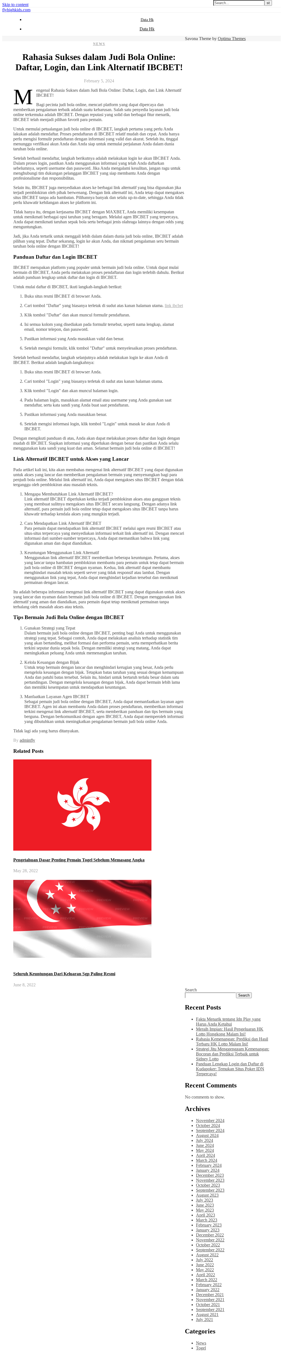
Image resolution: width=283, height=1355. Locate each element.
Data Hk (147, 20)
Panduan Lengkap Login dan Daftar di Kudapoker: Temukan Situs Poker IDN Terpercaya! (230, 1069)
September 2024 (210, 1130)
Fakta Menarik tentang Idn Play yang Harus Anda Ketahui (228, 1021)
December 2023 (210, 1175)
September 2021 (210, 1309)
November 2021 (210, 1299)
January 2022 (207, 1289)
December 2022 (210, 1235)
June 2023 (205, 1205)
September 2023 (210, 1190)
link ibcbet (174, 305)
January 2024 (207, 1170)
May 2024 (205, 1150)
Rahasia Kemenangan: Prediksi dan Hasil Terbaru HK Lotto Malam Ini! (232, 1041)
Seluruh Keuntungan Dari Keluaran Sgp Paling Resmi (64, 973)
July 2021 (204, 1319)
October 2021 (208, 1304)
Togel (201, 1348)
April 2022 (205, 1274)
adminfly (27, 740)
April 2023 (205, 1215)
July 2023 (204, 1200)
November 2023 (210, 1180)
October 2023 (208, 1185)
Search (191, 989)
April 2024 (205, 1155)
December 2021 (210, 1294)
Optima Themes (232, 38)
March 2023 (206, 1220)
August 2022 (207, 1254)
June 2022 (205, 1264)
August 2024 (207, 1135)
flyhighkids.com (16, 9)
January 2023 (207, 1230)
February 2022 (209, 1284)
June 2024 (205, 1145)
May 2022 (205, 1269)
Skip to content (15, 4)
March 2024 (206, 1160)
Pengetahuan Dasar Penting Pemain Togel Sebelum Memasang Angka (79, 860)
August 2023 (207, 1195)
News (99, 44)
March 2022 (206, 1279)
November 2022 (210, 1240)
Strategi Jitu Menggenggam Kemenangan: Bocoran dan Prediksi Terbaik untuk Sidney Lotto (232, 1054)
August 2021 (207, 1314)
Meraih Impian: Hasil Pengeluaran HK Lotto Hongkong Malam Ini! (229, 1031)
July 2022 (204, 1259)
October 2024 (208, 1125)
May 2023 (205, 1210)
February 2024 (209, 1165)
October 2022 (208, 1245)
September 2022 (210, 1249)
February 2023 (209, 1225)
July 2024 (204, 1140)
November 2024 (210, 1120)
